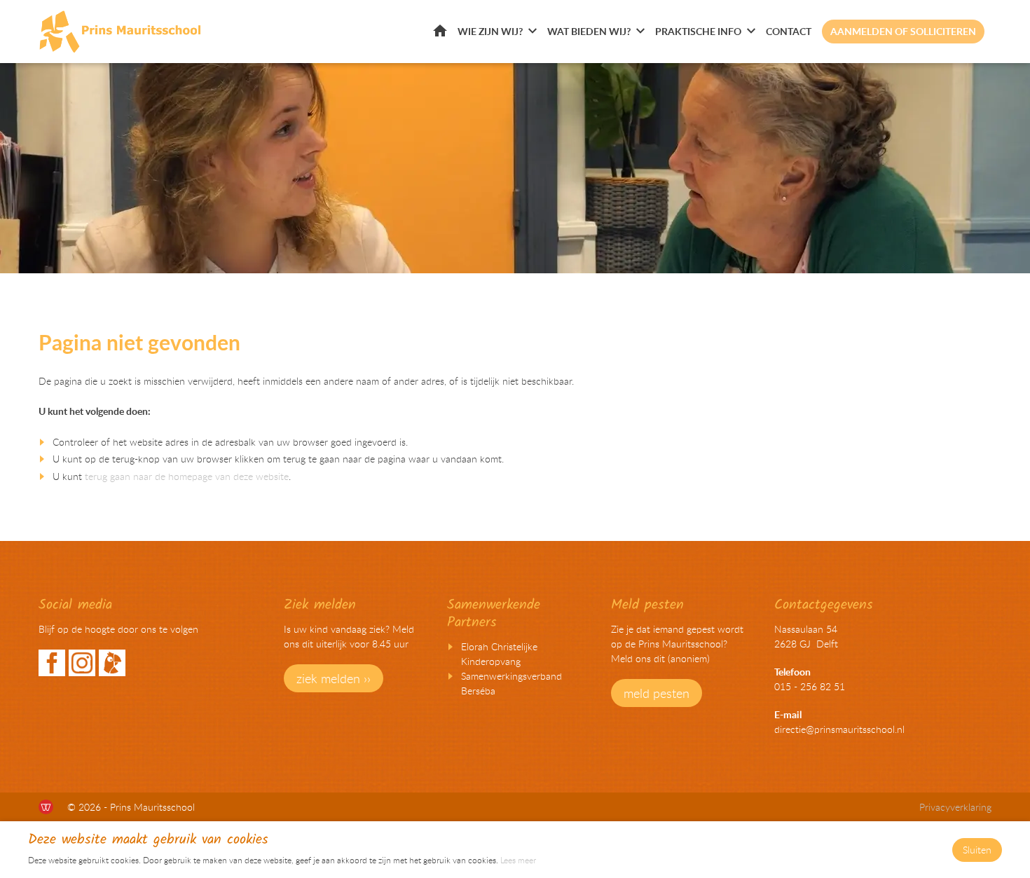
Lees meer (518, 859)
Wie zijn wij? (490, 31)
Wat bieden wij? (589, 31)
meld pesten (656, 693)
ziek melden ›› (333, 678)
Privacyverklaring (955, 807)
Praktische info (698, 31)
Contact (788, 31)
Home (440, 30)
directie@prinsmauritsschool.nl (839, 729)
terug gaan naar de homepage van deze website (187, 476)
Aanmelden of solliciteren (903, 31)
